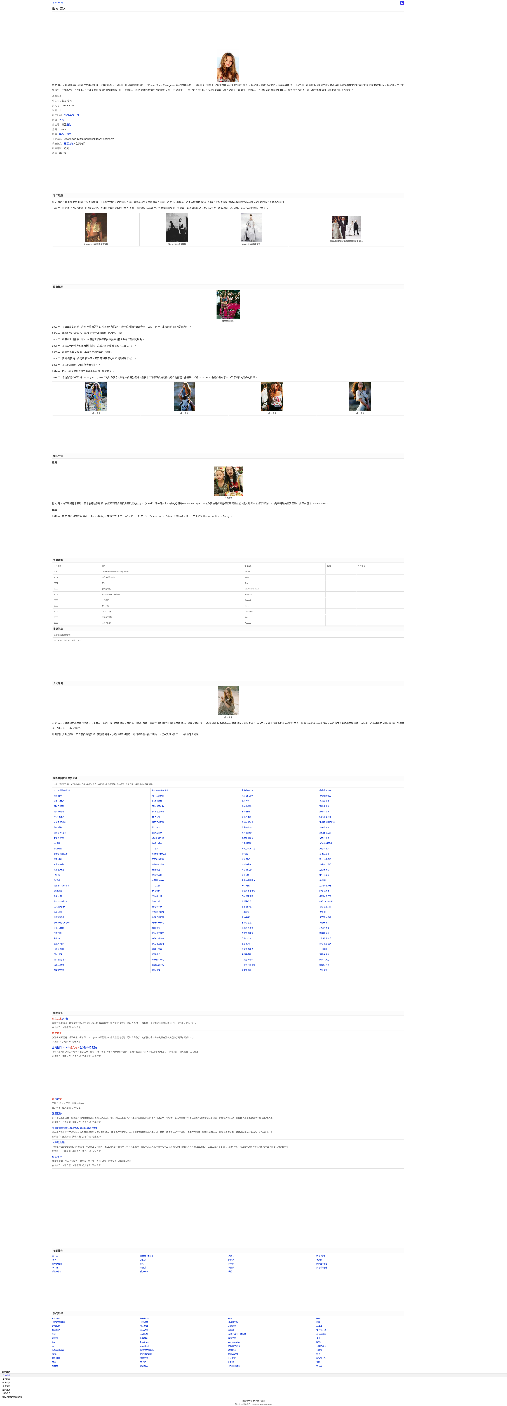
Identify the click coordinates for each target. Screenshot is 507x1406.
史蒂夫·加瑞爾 (60, 822)
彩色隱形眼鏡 (146, 1354)
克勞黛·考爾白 (158, 912)
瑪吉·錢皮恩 (157, 875)
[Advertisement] (130, 30)
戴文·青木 (58, 938)
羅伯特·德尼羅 (325, 833)
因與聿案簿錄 (58, 1350)
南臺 (318, 1322)
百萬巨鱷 (144, 1334)
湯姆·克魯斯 (324, 954)
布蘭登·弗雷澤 (247, 949)
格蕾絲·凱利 (59, 949)
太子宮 (143, 1362)
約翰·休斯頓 (324, 811)
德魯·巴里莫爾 (325, 907)
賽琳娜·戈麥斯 (247, 838)
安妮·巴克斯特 (247, 796)
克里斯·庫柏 (324, 870)
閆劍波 (231, 1259)
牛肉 (54, 1334)
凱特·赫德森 (247, 806)
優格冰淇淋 (233, 1322)
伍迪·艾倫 (323, 970)
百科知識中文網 (259, 1401)
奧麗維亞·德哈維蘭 (61, 886)
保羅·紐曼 (156, 954)
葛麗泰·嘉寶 (324, 923)
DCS (318, 1342)
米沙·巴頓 (246, 811)
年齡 (318, 1362)
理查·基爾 (246, 944)
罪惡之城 (69, 143)
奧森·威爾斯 (59, 811)
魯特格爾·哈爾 (158, 864)
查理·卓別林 (324, 827)
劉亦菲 (143, 1267)
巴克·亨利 (58, 933)
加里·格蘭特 (324, 875)
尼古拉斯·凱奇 (325, 886)
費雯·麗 (322, 912)
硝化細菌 (56, 1358)
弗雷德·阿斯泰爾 (60, 901)
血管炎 (55, 1338)
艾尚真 (143, 1259)
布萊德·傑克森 (158, 880)
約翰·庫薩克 (324, 891)
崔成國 (319, 1259)
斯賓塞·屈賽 (247, 817)
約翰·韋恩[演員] (325, 790)
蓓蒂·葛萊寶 (59, 970)
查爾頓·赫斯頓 (247, 933)
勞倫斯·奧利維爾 (60, 854)
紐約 (68, 124)
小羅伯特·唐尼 (158, 960)
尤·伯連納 (156, 891)
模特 (61, 134)
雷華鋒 (231, 1263)
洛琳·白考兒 (59, 870)
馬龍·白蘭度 (324, 848)
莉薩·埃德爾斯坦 (159, 854)
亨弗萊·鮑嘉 (324, 801)
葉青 (54, 1362)
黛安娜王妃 (321, 1358)
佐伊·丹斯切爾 (158, 917)
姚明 (142, 1263)
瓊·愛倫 (57, 880)
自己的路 (232, 1358)
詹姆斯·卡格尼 (158, 923)
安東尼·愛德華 (158, 859)
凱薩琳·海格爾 (247, 822)
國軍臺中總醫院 (147, 1350)
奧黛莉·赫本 (247, 970)
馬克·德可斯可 (60, 907)
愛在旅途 (144, 1330)
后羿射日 (56, 1326)
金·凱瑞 (322, 880)
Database (144, 1318)
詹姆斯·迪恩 (324, 965)
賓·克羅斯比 (324, 854)
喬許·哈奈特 (247, 827)
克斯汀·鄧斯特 (247, 960)
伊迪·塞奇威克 (158, 933)
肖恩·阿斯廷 (157, 949)
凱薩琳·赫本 (324, 933)
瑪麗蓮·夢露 (247, 954)
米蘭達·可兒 (321, 1263)
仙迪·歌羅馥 (157, 801)
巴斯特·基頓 (247, 923)
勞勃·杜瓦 (58, 859)
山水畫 (231, 1362)
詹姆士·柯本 (157, 843)
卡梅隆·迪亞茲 (247, 790)
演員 (68, 134)
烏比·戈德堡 (247, 938)
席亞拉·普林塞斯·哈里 (63, 790)
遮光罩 (319, 1366)
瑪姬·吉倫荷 (59, 965)
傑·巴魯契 (156, 827)
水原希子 (232, 1256)
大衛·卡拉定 (59, 801)
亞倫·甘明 (58, 954)
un (53, 1346)
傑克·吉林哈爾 (158, 822)
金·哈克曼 (156, 886)
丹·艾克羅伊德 (158, 796)
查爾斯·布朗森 (60, 833)
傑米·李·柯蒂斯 (325, 843)
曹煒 (230, 1271)
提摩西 (231, 1330)
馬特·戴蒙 (246, 886)
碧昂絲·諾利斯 (158, 965)
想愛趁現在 (233, 1354)
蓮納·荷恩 (58, 912)
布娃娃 (319, 1326)
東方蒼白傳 (321, 1330)
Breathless (144, 1342)
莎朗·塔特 (56, 1271)
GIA (230, 1318)
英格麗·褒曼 (324, 928)
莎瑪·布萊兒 (59, 928)
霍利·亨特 (246, 801)
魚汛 (318, 1338)
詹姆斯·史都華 (325, 938)
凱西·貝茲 (156, 901)
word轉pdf (144, 1346)
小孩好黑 (232, 1326)
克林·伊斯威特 (247, 896)
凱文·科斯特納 (325, 859)
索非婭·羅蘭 (59, 864)
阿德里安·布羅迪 (326, 901)
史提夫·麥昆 (59, 838)
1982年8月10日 (72, 115)
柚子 (318, 1354)
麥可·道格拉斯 (325, 944)
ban (53, 1342)
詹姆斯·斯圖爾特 (248, 891)
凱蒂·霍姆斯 (59, 917)
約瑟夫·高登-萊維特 (160, 790)
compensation (234, 1342)
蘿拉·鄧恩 (156, 870)
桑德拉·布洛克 (325, 896)
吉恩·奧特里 (247, 907)
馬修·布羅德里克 (248, 880)
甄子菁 (55, 1256)
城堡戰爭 (232, 1350)
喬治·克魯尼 (324, 960)
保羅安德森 (57, 1263)
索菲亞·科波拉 (325, 864)
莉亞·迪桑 (246, 875)
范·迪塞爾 (323, 949)
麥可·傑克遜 (321, 1267)
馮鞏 (54, 1259)
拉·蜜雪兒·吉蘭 (158, 811)
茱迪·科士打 (157, 896)
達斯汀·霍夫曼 (325, 817)
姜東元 (55, 1354)
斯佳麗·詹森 (247, 901)
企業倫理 (144, 1322)
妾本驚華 (144, 1326)
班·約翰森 (58, 848)
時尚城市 (144, 1366)
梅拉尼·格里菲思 (248, 848)
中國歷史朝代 (234, 1346)
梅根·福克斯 (247, 870)
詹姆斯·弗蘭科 (247, 864)
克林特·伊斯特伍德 (327, 822)
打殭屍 (55, 1366)
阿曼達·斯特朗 (146, 1256)
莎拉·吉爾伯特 (158, 806)
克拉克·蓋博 (324, 838)
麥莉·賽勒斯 (247, 833)
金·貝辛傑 (156, 817)
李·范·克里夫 (59, 817)
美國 (61, 120)
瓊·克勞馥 (246, 917)
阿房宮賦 (144, 1338)
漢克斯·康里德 (158, 838)
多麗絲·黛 (58, 896)
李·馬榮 (57, 843)
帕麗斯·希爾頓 (247, 928)
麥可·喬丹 (320, 1256)
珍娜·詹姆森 (324, 806)
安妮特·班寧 (59, 944)
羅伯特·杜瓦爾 (158, 938)
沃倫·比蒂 (156, 970)
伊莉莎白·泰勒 (325, 917)
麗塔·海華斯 (157, 907)
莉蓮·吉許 (246, 859)
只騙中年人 (321, 1346)
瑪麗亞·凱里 (59, 806)
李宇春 (55, 1267)
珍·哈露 (245, 854)
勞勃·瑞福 (58, 827)
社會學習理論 (234, 1366)
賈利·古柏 (156, 928)
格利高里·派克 (325, 796)
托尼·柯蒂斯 (247, 843)
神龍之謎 (144, 1358)
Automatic (56, 1318)
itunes (318, 1318)
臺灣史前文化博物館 (237, 1334)
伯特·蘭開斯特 (60, 960)
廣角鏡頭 (56, 1330)
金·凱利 (155, 848)
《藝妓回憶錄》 (59, 1322)
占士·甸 (57, 875)
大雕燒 (319, 1350)
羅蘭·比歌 (58, 796)
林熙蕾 (231, 1267)
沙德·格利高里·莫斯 (62, 923)
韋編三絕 (232, 1338)
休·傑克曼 (246, 912)
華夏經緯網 (321, 1334)
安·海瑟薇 (58, 891)
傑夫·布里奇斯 (158, 944)
